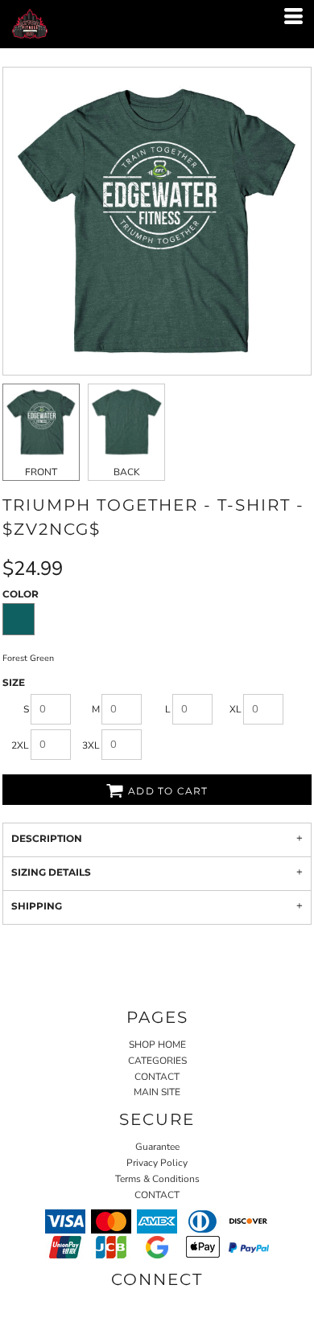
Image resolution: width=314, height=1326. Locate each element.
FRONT (41, 472)
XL (235, 709)
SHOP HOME (157, 1044)
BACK (127, 472)
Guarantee (157, 1146)
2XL (20, 745)
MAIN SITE (157, 1092)
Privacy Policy (157, 1162)
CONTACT (157, 1076)
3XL (91, 745)
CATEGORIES (157, 1060)
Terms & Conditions (157, 1178)
